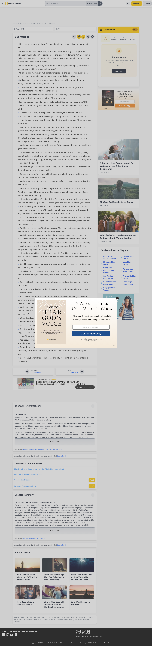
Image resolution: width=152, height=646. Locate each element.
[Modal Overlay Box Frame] (76, 323)
